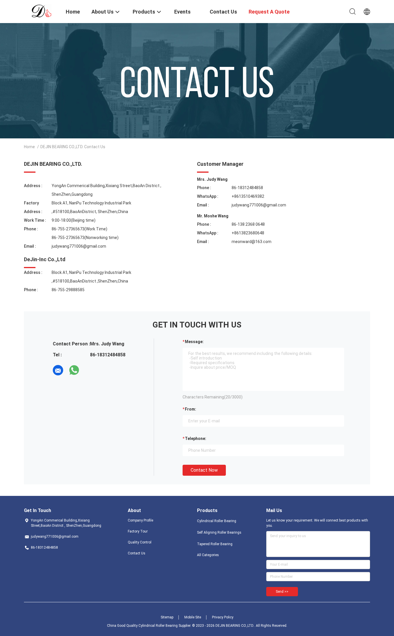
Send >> (282, 592)
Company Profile (140, 520)
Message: (194, 341)
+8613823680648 (248, 233)
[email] (58, 370)
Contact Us (136, 553)
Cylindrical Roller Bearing (216, 521)
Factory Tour (138, 531)
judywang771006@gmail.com (79, 246)
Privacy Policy (222, 617)
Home (29, 146)
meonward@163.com (251, 241)
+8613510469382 (248, 196)
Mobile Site (192, 617)
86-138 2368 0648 (248, 224)
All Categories (208, 555)
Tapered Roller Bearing (214, 544)
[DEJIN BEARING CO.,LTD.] (41, 11)
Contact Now (204, 470)
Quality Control (139, 542)
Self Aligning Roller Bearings (219, 532)
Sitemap (167, 617)
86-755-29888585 (68, 289)
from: (190, 409)
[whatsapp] (74, 370)
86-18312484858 (247, 187)
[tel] (90, 370)
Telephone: (195, 438)
